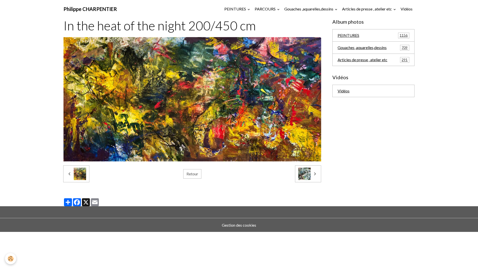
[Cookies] (10, 258)
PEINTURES (235, 8)
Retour (192, 173)
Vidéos (407, 8)
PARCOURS (265, 8)
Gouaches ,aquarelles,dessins (309, 8)
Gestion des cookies (239, 225)
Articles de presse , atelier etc (367, 8)
